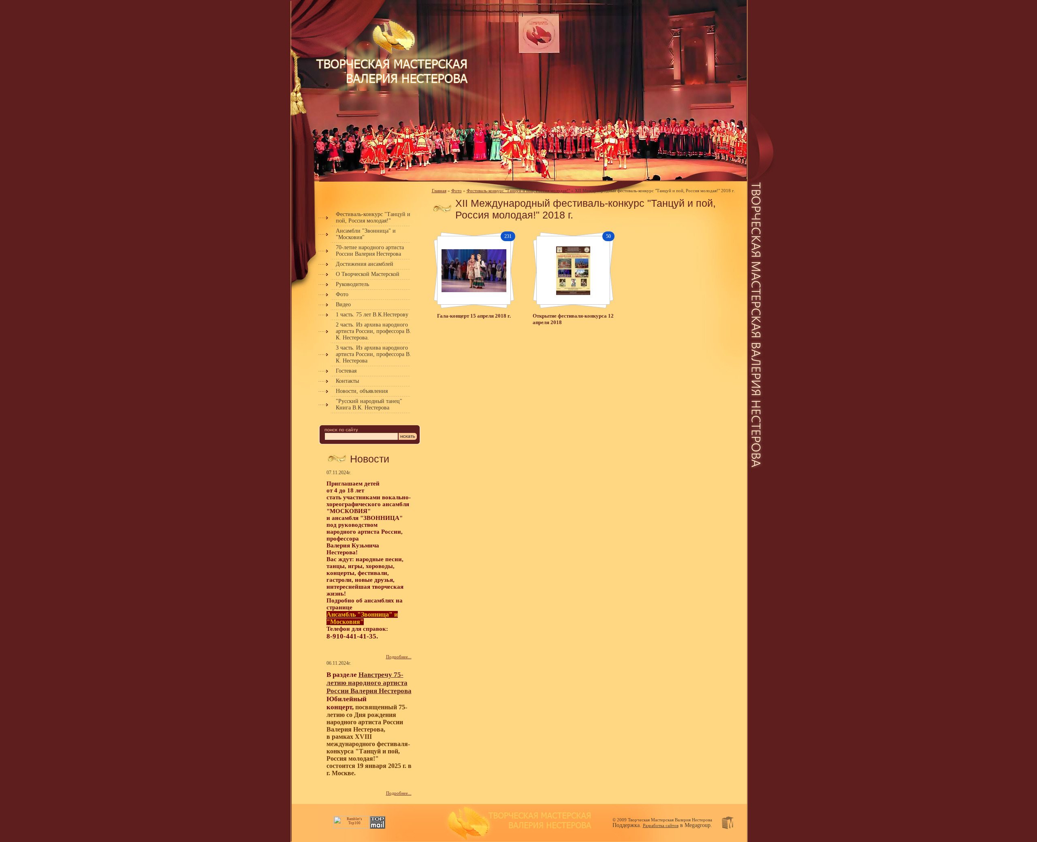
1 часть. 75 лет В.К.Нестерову (372, 315)
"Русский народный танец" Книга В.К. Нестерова (369, 404)
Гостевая (346, 371)
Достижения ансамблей (364, 264)
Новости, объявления (362, 391)
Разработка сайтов (661, 825)
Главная (439, 190)
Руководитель (352, 284)
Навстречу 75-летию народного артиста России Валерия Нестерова (369, 683)
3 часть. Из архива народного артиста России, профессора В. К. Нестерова (373, 354)
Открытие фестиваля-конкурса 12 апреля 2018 (573, 319)
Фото (342, 294)
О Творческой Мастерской (367, 274)
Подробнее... (399, 656)
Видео (343, 304)
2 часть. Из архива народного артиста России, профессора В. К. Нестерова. (373, 331)
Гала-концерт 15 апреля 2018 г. (474, 316)
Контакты (347, 381)
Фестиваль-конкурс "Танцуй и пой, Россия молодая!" (373, 217)
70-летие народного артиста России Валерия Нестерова (370, 250)
